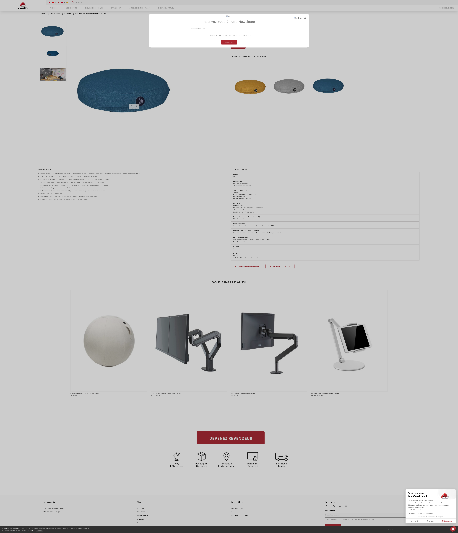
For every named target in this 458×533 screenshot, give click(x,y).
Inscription (229, 42)
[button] (453, 529)
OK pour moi (447, 521)
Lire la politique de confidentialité (421, 513)
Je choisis (430, 521)
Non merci (414, 521)
